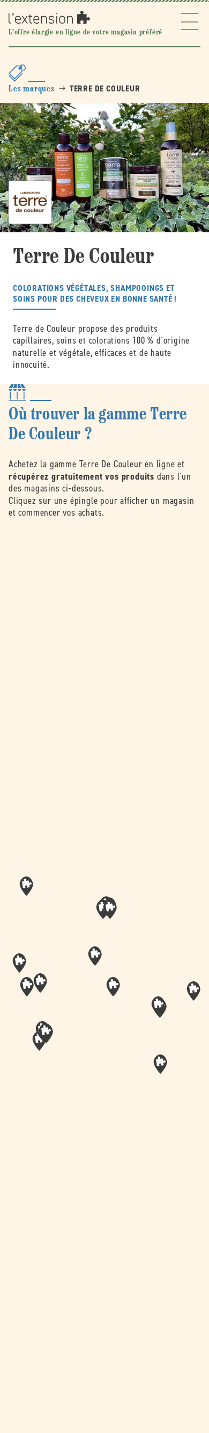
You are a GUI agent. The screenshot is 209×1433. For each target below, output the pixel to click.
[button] (113, 986)
